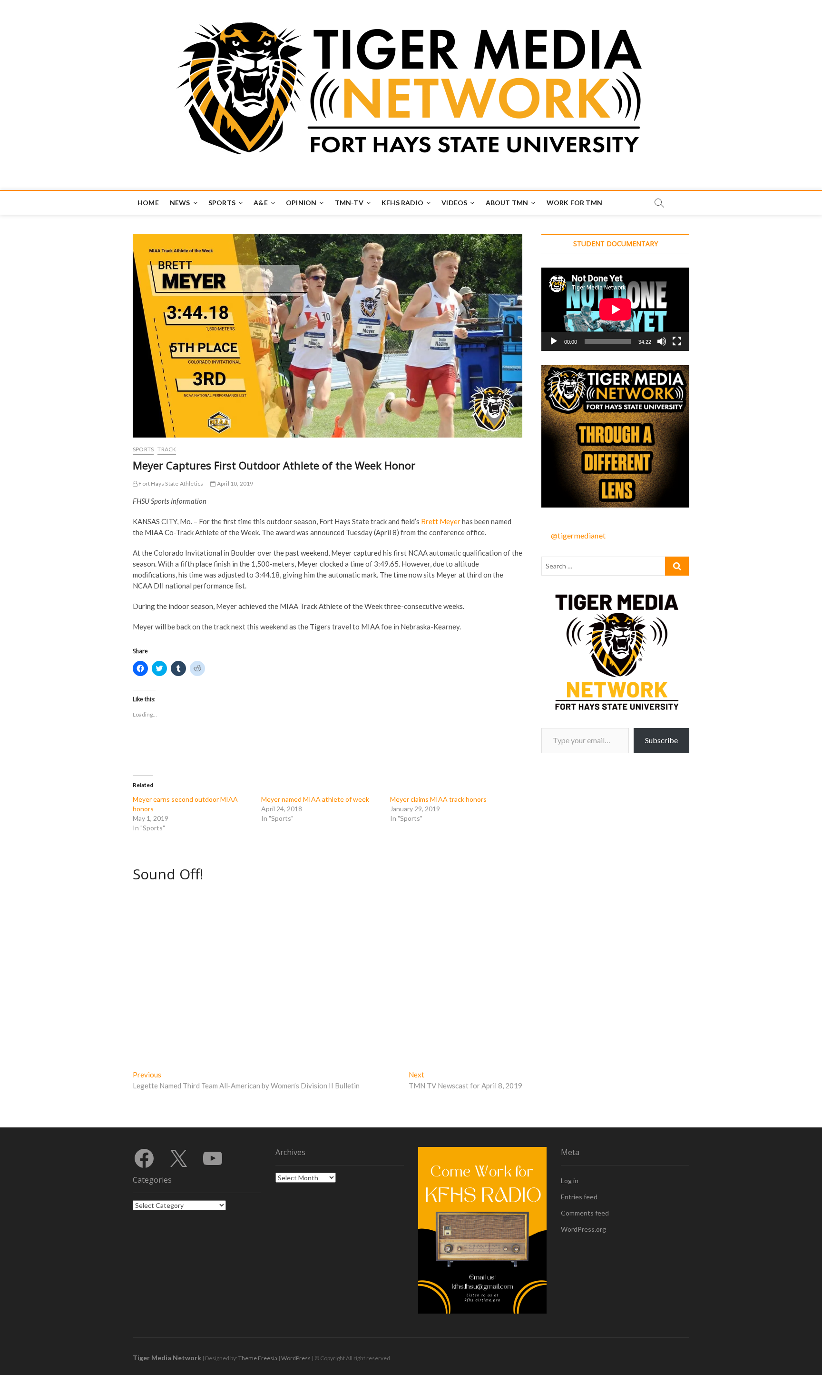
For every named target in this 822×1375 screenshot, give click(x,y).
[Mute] (661, 341)
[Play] (553, 341)
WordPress (296, 1358)
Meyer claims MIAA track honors (438, 799)
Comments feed (585, 1213)
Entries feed (579, 1197)
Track (166, 449)
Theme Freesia (257, 1358)
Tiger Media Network (167, 1358)
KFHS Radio (402, 203)
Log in (569, 1180)
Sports (221, 203)
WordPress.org (583, 1229)
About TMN (507, 203)
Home (148, 203)
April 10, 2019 (234, 483)
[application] (615, 309)
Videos (454, 203)
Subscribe (661, 740)
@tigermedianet (578, 535)
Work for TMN (574, 203)
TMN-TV (349, 203)
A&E (261, 203)
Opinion (301, 203)
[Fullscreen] (677, 341)
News (180, 203)
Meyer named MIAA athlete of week (315, 799)
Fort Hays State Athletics (170, 483)
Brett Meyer (440, 521)
